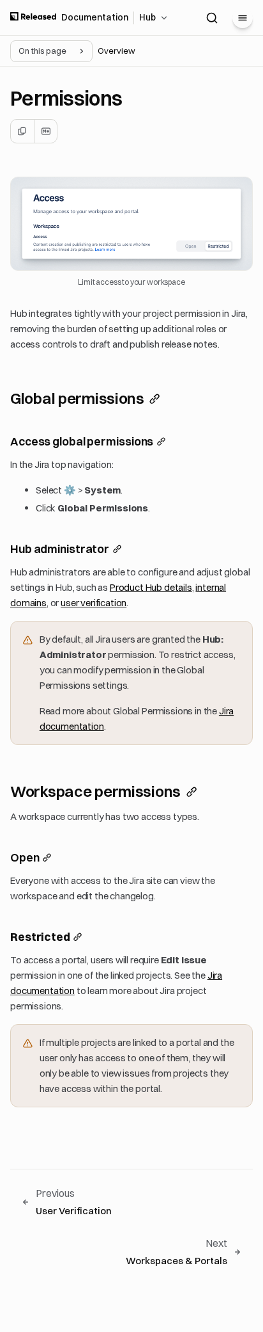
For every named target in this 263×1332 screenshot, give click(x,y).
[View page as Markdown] (45, 131)
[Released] (33, 17)
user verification (93, 603)
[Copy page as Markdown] (22, 131)
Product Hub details (151, 587)
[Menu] (242, 18)
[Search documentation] (212, 18)
